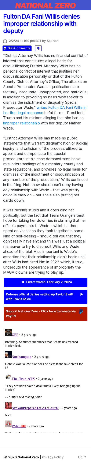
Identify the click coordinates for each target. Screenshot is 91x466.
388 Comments (19, 48)
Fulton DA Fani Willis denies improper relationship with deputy (41, 23)
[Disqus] (45, 380)
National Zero (28, 457)
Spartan (53, 41)
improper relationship (21, 123)
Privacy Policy (53, 457)
